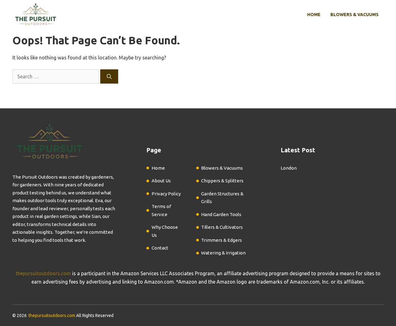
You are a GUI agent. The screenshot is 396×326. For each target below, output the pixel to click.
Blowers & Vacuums (354, 14)
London (289, 168)
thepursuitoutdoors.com (43, 273)
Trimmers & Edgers (221, 240)
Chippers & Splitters (222, 180)
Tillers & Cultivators (222, 227)
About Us (161, 180)
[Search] (109, 76)
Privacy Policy (166, 193)
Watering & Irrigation (223, 252)
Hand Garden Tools (221, 214)
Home (314, 14)
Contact (160, 247)
